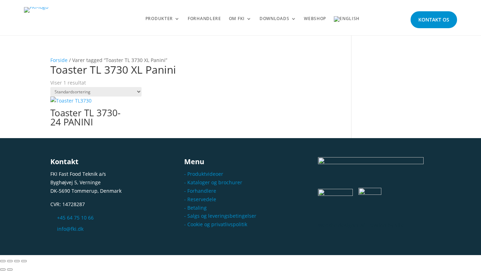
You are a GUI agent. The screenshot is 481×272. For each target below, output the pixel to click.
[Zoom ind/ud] (3, 261)
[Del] (17, 261)
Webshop (315, 18)
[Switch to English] (347, 20)
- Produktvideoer (203, 174)
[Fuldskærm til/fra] (10, 261)
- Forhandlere (200, 190)
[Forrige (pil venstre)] (3, 269)
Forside (59, 60)
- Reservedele (200, 199)
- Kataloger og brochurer (213, 182)
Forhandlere (204, 18)
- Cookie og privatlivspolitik (215, 224)
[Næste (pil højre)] (10, 269)
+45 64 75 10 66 (75, 217)
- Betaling (195, 207)
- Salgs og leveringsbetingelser (220, 215)
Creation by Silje (385, 225)
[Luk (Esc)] (24, 261)
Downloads (274, 18)
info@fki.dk (70, 228)
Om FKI (237, 18)
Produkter (159, 18)
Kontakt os (433, 19)
